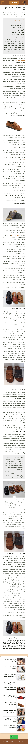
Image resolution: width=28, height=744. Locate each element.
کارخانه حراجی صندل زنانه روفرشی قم (10, 660)
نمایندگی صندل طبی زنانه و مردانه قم (10, 668)
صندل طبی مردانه (15, 236)
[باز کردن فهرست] (2, 2)
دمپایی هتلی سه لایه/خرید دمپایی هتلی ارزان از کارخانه (9, 683)
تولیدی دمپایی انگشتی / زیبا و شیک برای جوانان (9, 696)
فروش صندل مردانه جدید (18, 30)
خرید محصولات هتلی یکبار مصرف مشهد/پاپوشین (10, 688)
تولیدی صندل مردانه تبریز (18, 32)
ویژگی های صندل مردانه (18, 28)
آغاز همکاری (14, 3)
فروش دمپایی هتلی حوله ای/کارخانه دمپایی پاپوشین (10, 675)
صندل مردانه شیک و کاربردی (17, 25)
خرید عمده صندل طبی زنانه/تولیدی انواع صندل (9, 711)
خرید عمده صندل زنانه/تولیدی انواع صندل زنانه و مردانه (10, 720)
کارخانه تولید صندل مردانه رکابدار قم (15, 39)
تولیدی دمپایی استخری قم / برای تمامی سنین (9, 726)
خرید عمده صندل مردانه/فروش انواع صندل (10, 703)
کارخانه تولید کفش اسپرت (18, 35)
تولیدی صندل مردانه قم (18, 23)
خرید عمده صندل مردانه (18, 37)
